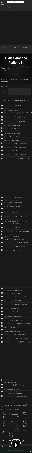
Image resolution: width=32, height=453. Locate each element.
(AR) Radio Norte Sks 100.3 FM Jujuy (14, 331)
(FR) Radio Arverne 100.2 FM (12, 137)
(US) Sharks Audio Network (11, 110)
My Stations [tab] (24, 79)
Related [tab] (14, 79)
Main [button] (5, 47)
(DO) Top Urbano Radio (21, 297)
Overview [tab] (4, 79)
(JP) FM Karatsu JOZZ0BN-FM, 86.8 (14, 240)
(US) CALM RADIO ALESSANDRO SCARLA (15, 221)
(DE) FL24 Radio (16, 293)
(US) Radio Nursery (18, 385)
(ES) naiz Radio (15, 308)
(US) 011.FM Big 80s (19, 334)
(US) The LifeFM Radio (21, 338)
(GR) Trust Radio (16, 300)
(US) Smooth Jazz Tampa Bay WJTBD (15, 122)
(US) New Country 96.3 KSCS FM (13, 290)
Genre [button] (16, 47)
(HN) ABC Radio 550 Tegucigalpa (13, 206)
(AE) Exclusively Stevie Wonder (12, 316)
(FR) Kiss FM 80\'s (17, 105)
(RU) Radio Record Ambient (11, 382)
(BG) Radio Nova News (21, 396)
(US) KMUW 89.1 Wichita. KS (11, 236)
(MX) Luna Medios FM (20, 143)
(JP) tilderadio (15, 312)
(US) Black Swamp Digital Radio (13, 393)
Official (19, 67)
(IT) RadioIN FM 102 (19, 246)
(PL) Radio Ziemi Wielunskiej (12, 389)
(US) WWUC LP (15, 128)
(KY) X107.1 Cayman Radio (11, 140)
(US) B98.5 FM (14, 212)
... (25, 67)
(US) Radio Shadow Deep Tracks (13, 320)
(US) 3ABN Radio (17, 224)
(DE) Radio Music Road (21, 304)
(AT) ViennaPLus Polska (23, 158)
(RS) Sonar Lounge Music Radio (13, 202)
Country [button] (25, 47)
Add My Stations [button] (8, 67)
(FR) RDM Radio (16, 227)
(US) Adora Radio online (22, 231)
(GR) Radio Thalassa (19, 117)
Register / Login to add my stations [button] (14, 405)
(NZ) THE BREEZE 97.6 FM (24, 113)
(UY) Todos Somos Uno (22, 242)
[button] (16, 8)
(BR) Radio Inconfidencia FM (12, 125)
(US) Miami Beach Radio (23, 323)
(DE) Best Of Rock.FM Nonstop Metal (14, 328)
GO (9, 4)
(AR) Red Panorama (19, 209)
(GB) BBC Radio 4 (17, 216)
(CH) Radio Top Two (19, 197)
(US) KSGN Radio (16, 151)
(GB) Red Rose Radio (20, 147)
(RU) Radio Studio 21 (20, 154)
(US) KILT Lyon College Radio (12, 133)
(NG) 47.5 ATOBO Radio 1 (24, 342)
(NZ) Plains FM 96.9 (18, 250)
